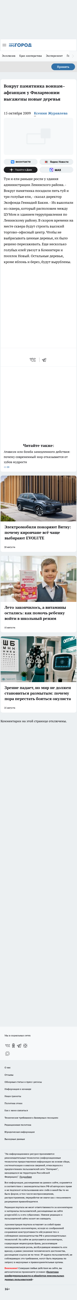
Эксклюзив (8, 56)
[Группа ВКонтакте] (21, 162)
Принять (63, 67)
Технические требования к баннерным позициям (31, 1117)
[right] (73, 56)
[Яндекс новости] (56, 162)
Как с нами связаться (16, 1110)
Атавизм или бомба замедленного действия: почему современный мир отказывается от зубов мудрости (37, 459)
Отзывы (9, 1074)
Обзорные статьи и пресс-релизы (23, 1081)
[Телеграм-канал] (19, 1046)
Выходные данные (15, 1139)
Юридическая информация (20, 1131)
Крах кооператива (30, 56)
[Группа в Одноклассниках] (13, 1046)
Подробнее (26, 1176)
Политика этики (13, 1103)
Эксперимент (54, 56)
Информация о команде (18, 1089)
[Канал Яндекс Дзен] (21, 170)
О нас (8, 1067)
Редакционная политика (18, 1124)
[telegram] (45, 360)
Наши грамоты (13, 1096)
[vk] (33, 360)
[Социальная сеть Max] (56, 170)
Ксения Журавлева (51, 113)
